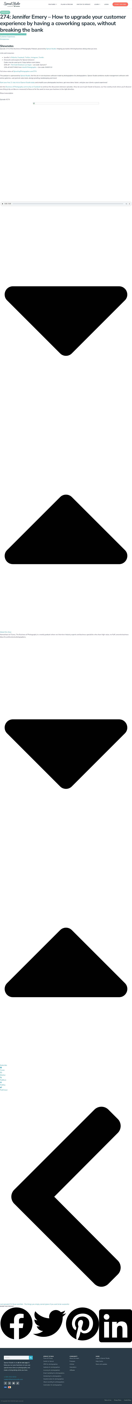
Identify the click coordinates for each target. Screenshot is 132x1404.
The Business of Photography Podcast (13, 34)
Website (14, 57)
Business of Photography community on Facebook (23, 87)
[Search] (31, 1358)
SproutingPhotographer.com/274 (24, 71)
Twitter (27, 57)
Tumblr (41, 57)
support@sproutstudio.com (13, 1379)
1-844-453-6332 (10, 1377)
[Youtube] (13, 1383)
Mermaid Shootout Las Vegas (21, 65)
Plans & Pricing (67, 4)
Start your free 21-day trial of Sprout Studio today (17, 82)
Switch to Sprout (83, 4)
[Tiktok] (17, 1383)
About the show (5, 632)
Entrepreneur (4, 39)
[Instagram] (9, 1383)
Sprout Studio (51, 49)
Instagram (34, 57)
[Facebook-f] (5, 1383)
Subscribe (3, 1065)
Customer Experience (7, 37)
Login (106, 4)
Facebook (21, 57)
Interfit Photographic (29, 67)
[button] (66, 420)
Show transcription (6, 93)
